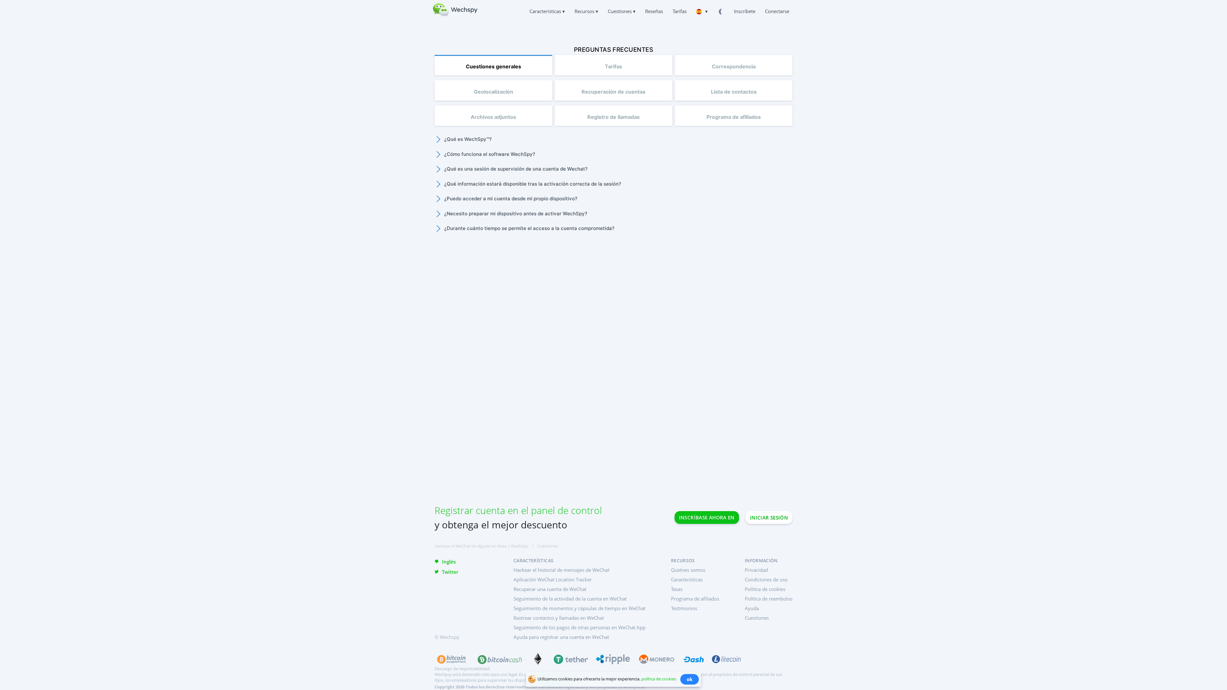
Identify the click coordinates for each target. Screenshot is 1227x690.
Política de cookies (765, 589)
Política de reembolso (768, 598)
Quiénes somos (688, 570)
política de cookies (658, 679)
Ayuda (752, 608)
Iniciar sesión (769, 517)
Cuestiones (757, 618)
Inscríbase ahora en (707, 517)
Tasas (677, 589)
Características (687, 579)
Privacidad (756, 570)
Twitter (450, 572)
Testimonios (684, 608)
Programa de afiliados (695, 598)
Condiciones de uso (766, 579)
